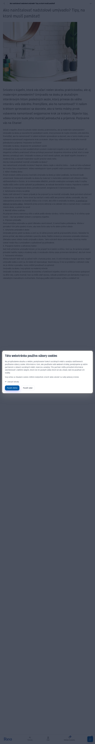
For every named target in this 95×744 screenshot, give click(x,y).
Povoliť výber (28, 388)
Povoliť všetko (12, 388)
